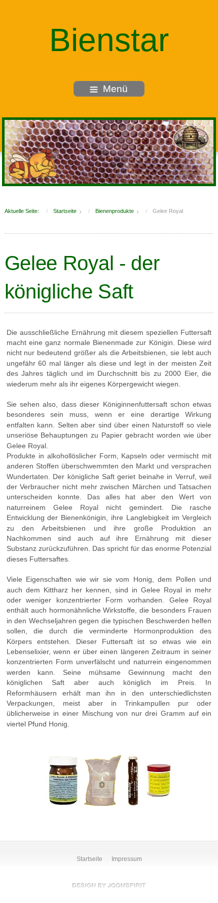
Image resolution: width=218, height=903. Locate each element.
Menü (115, 88)
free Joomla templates (109, 885)
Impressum (127, 859)
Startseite (89, 859)
